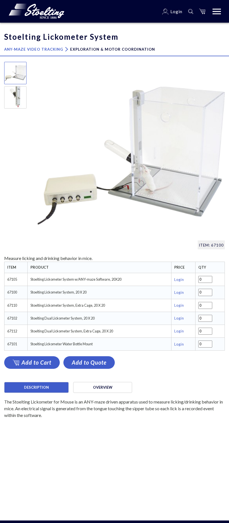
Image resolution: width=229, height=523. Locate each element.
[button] (202, 11)
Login (179, 279)
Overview (102, 387)
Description (36, 387)
